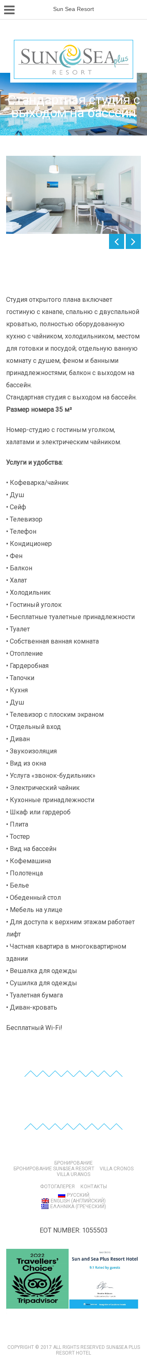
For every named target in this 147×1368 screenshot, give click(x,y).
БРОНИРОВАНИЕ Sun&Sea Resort (53, 1169)
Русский (78, 1195)
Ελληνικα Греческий (78, 1206)
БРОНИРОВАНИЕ (73, 1163)
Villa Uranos (73, 1174)
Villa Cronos (117, 1169)
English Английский (78, 1201)
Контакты (93, 1186)
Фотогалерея (57, 1186)
